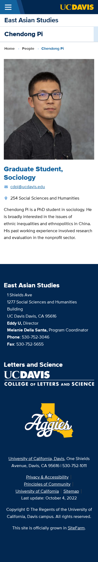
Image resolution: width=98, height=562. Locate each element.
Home (9, 48)
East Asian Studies (31, 20)
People (28, 48)
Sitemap (71, 491)
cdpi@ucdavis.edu (27, 187)
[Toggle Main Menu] (8, 7)
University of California (37, 491)
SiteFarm (76, 528)
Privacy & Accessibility (47, 477)
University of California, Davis (36, 458)
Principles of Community (47, 484)
